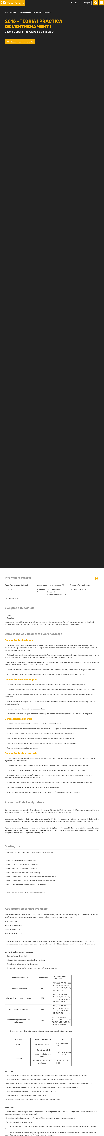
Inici (6, 12)
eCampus (86, 3)
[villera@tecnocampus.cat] (65, 594)
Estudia (13, 12)
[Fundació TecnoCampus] (12, 3)
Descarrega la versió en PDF (22, 42)
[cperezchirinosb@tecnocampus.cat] (53, 592)
